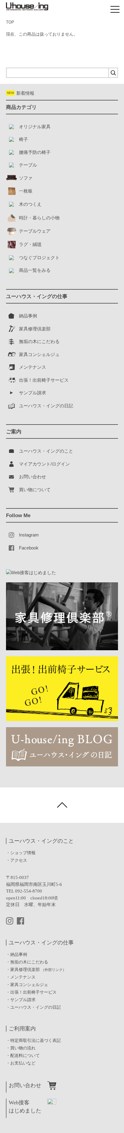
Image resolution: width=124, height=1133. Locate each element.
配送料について (25, 1055)
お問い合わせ (25, 1085)
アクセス (18, 860)
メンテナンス (23, 977)
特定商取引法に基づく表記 (35, 1040)
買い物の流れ (23, 1048)
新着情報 (20, 93)
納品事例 (18, 954)
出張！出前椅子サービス (33, 992)
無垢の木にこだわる (29, 962)
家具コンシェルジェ (29, 984)
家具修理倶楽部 (38, 969)
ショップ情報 (23, 853)
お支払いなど (23, 1063)
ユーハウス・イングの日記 (35, 1007)
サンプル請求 (23, 1000)
